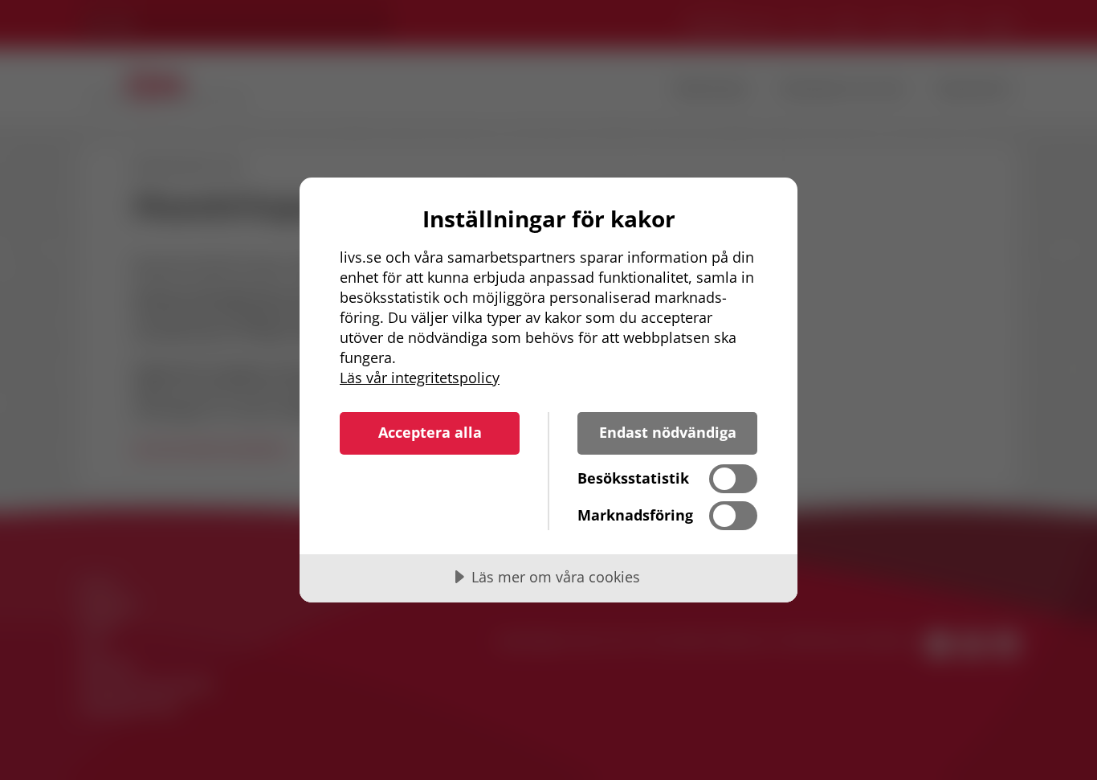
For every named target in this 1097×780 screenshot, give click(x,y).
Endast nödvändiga (667, 432)
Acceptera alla (430, 432)
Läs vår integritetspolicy (420, 377)
